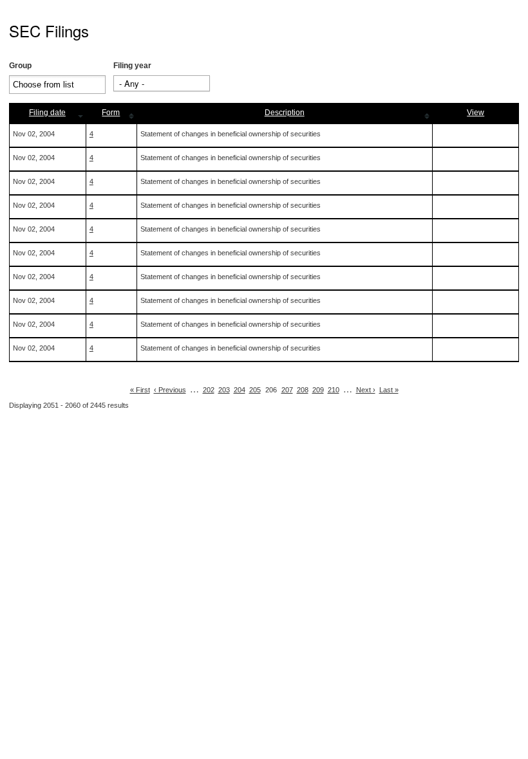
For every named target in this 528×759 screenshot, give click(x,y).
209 (318, 390)
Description (285, 112)
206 (271, 390)
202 (208, 390)
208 (302, 390)
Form (111, 112)
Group (20, 65)
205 (255, 390)
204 (239, 390)
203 (224, 390)
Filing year (132, 65)
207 (287, 390)
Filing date (47, 112)
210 (333, 390)
